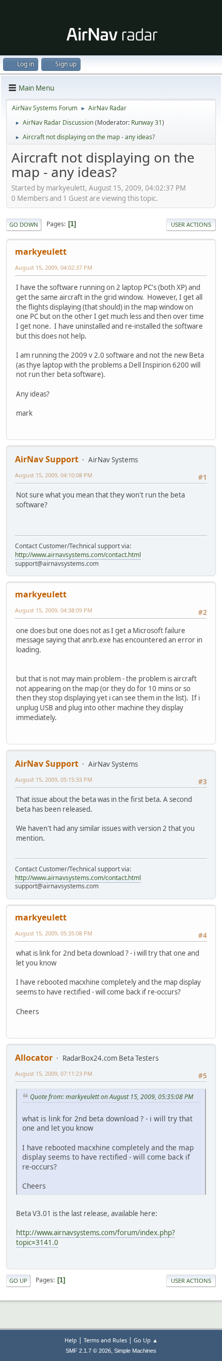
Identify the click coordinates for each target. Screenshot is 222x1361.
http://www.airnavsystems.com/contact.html (78, 554)
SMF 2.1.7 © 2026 (88, 1351)
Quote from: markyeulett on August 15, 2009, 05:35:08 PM (111, 1096)
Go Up (18, 1280)
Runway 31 (146, 122)
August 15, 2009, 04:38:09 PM (53, 610)
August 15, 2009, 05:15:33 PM (53, 779)
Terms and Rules (105, 1340)
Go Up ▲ (146, 1340)
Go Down (23, 224)
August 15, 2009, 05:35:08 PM (53, 933)
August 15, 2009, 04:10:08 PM (53, 475)
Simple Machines (135, 1351)
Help (71, 1340)
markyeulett (41, 251)
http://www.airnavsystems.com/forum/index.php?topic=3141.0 (95, 1237)
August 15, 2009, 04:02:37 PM (53, 267)
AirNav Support (46, 459)
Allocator (34, 1057)
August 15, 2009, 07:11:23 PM (53, 1073)
